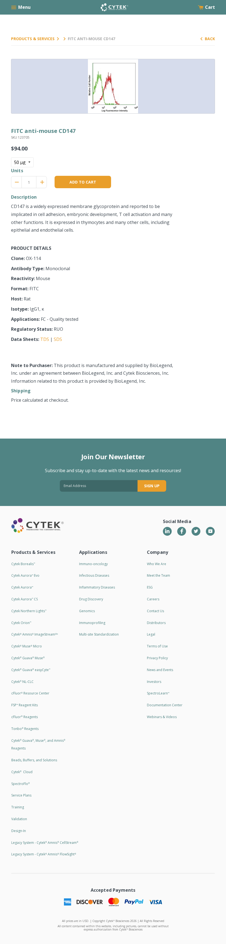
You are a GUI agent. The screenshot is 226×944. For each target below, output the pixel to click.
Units (17, 171)
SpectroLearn (158, 693)
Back (210, 38)
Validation (19, 819)
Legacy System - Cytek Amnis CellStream (44, 842)
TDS (44, 339)
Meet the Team (158, 575)
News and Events (160, 669)
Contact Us (155, 611)
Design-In (18, 830)
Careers (153, 599)
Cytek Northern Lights (28, 611)
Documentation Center (164, 705)
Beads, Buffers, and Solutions (34, 760)
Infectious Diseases (94, 575)
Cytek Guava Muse (28, 658)
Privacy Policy (157, 658)
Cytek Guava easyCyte (30, 669)
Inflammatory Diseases (97, 587)
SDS (58, 339)
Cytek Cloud (22, 772)
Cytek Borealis (23, 564)
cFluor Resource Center (30, 693)
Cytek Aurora (22, 587)
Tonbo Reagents (25, 728)
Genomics (87, 611)
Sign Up (152, 485)
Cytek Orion (21, 622)
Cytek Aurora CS (24, 599)
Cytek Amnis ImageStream (34, 634)
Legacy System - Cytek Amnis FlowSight (43, 854)
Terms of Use (157, 646)
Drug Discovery (91, 599)
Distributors (156, 622)
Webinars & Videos (162, 717)
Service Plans (21, 795)
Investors (154, 681)
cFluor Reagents (24, 717)
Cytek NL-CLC (22, 681)
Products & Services (33, 38)
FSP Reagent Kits (24, 705)
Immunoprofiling (92, 622)
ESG (150, 587)
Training (17, 807)
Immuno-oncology (93, 564)
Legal (151, 634)
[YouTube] (210, 531)
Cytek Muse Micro (26, 646)
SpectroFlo (20, 783)
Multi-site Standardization (99, 634)
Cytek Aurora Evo (25, 575)
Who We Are (156, 564)
